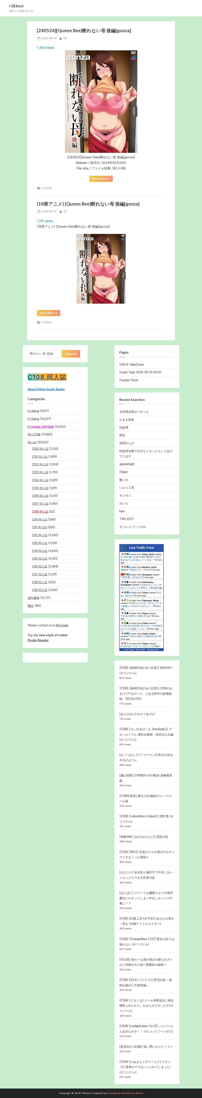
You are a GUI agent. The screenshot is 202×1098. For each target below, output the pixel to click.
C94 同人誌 (39, 551)
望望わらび (126, 443)
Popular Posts (128, 380)
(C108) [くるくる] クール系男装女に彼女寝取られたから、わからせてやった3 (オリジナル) (146, 1006)
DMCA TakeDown (131, 364)
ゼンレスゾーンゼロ (132, 527)
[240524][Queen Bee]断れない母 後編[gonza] (84, 30)
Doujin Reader (38, 640)
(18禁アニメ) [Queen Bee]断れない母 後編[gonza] (88, 203)
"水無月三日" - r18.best (140, 570)
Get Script (129, 649)
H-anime (47, 188)
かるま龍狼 (126, 419)
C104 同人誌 (40, 480)
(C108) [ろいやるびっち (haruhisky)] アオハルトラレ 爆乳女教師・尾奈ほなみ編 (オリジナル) (146, 734)
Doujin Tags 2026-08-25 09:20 (140, 372)
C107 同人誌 (40, 504)
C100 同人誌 (40, 449)
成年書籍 (33, 598)
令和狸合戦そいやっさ (134, 412)
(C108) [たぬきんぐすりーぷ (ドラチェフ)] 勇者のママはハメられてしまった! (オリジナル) (145, 1067)
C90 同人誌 (39, 519)
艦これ (123, 480)
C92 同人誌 (39, 535)
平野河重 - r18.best (131, 577)
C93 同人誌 (39, 543)
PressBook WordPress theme (125, 1093)
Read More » (102, 179)
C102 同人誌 (40, 464)
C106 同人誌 (40, 496)
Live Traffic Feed (141, 547)
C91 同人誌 (39, 527)
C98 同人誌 (39, 582)
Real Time (140, 649)
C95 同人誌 (39, 558)
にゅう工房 (126, 487)
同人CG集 (34, 434)
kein (122, 511)
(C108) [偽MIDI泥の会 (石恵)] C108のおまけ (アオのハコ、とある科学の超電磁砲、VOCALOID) (145, 693)
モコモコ (125, 495)
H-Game (33, 419)
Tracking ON (152, 649)
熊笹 (122, 435)
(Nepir (123, 472)
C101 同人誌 (40, 457)
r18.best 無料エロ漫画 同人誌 (136, 616)
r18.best (16, 6)
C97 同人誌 (39, 574)
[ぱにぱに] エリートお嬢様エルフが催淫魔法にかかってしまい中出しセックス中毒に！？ (146, 898)
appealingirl (127, 464)
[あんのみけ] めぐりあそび (137, 714)
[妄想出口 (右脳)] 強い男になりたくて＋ (146, 1046)
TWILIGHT (126, 519)
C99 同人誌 (39, 590)
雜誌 (31, 606)
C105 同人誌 (40, 488)
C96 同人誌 (39, 566)
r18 (65, 38)
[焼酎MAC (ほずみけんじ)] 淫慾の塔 (143, 837)
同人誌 (32, 442)
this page (62, 625)
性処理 (123, 427)
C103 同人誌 (40, 472)
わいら (123, 503)
